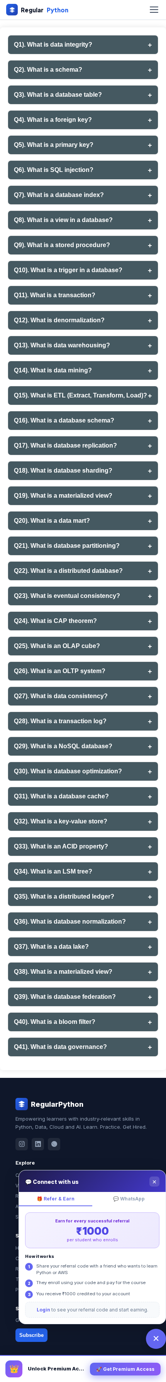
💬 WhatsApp (129, 1199)
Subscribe (31, 1335)
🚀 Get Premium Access (125, 1369)
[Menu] (154, 9)
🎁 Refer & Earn (56, 1199)
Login (43, 1310)
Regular (44, 9)
